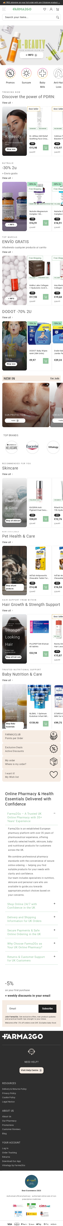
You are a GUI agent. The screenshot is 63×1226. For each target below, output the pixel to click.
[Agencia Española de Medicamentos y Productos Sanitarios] (18, 1206)
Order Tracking (9, 1152)
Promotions (8, 1125)
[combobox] (31, 17)
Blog (4, 1133)
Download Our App (11, 1161)
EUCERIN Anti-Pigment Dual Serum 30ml (38, 508)
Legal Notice (8, 1102)
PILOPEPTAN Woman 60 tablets (39, 645)
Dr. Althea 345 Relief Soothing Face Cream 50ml (39, 137)
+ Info (13, 420)
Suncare (26, 82)
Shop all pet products (11, 587)
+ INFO (30, 55)
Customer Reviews (11, 1129)
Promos (10, 82)
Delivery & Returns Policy (14, 1089)
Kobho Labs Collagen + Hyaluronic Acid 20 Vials (38, 286)
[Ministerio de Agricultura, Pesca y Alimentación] (31, 1214)
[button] (38, 9)
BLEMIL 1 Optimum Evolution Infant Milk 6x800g (38, 714)
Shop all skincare (13, 521)
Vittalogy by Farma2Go (13, 1165)
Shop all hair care (13, 657)
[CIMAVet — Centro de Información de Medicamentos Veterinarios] (44, 1206)
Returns (6, 1157)
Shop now (11, 149)
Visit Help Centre (29, 1070)
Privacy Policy (9, 1093)
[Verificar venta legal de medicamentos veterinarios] (18, 1214)
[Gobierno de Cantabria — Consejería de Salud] (44, 1214)
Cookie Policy (8, 1097)
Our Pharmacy (9, 1121)
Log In (5, 1148)
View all (7, 102)
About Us (6, 1116)
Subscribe (47, 1008)
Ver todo (54, 378)
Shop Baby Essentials (10, 725)
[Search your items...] (57, 17)
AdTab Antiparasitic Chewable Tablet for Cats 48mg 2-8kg (38, 576)
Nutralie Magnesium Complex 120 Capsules (38, 212)
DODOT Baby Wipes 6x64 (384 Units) (38, 352)
